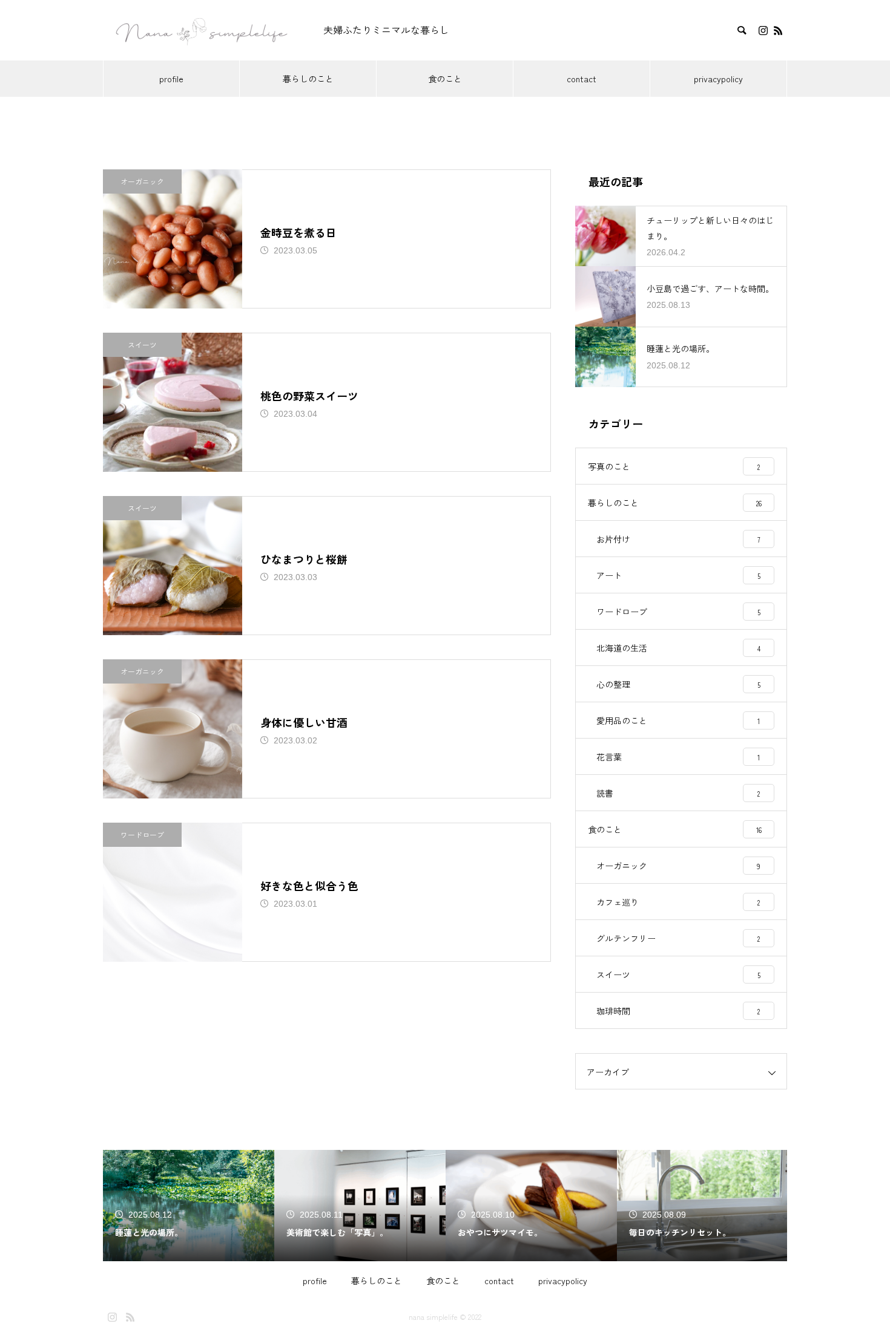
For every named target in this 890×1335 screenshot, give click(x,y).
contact (581, 79)
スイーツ (142, 344)
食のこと (445, 79)
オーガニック (142, 181)
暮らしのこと (308, 79)
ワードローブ (142, 834)
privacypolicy (718, 79)
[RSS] (778, 30)
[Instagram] (763, 30)
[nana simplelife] (201, 30)
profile (171, 79)
